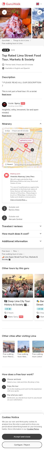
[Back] (4, 12)
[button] (26, 145)
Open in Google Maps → (18, 200)
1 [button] (32, 150)
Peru (15, 251)
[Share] (39, 12)
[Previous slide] (6, 25)
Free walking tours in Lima (12, 43)
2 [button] (11, 149)
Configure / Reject (22, 444)
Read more (6, 94)
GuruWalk (6, 40)
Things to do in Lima (21, 40)
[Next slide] (38, 25)
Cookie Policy (33, 429)
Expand (10, 164)
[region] (22, 148)
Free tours (6, 251)
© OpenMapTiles (21, 165)
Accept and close (22, 436)
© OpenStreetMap (33, 165)
